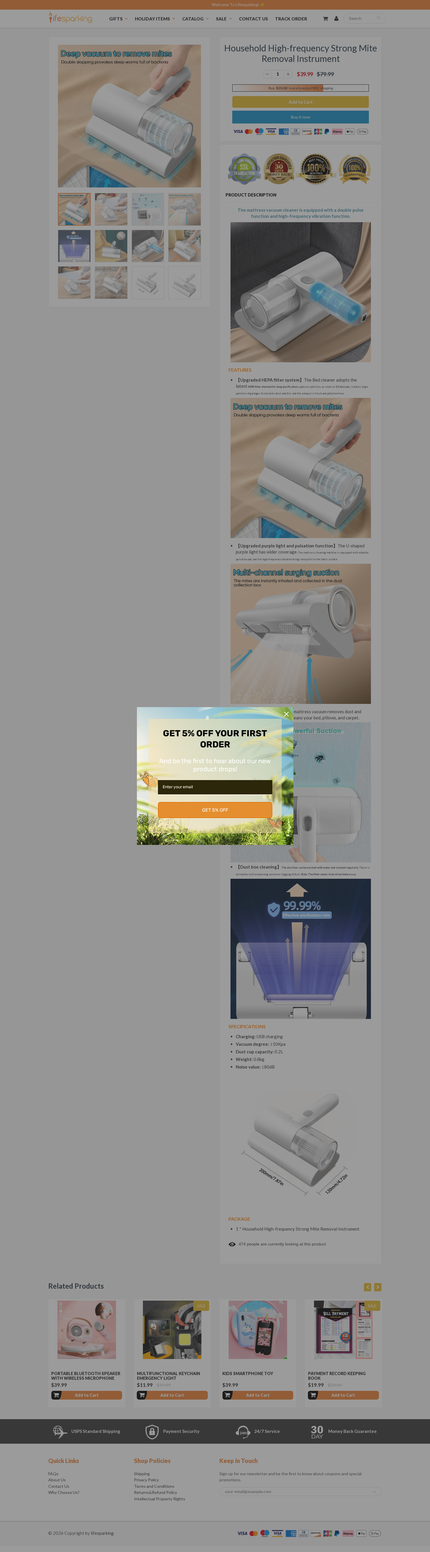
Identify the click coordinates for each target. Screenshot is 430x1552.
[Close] (286, 714)
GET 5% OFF (215, 810)
